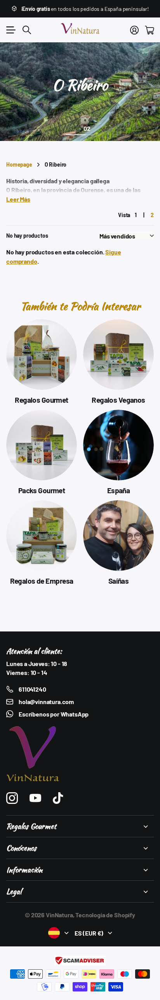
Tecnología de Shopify (105, 914)
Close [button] (80, 826)
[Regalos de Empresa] (41, 535)
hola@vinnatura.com (46, 701)
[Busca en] (27, 29)
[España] (118, 445)
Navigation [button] (10, 29)
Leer (18, 199)
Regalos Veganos (118, 399)
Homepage (19, 164)
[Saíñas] (118, 535)
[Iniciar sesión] (134, 29)
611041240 (32, 689)
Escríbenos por (54, 714)
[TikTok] (58, 798)
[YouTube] (35, 798)
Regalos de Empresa (41, 580)
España (118, 490)
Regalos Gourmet (41, 399)
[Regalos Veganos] (118, 354)
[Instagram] (12, 798)
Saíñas (118, 580)
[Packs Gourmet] (41, 445)
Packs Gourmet (41, 490)
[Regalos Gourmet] (41, 354)
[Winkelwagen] (149, 29)
